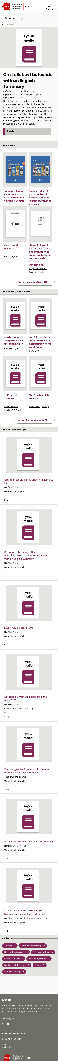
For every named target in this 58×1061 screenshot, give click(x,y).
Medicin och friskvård (15, 965)
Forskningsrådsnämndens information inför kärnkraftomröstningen (26, 771)
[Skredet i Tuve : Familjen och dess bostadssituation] (15, 315)
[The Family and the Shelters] (40, 373)
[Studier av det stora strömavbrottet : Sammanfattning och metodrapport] (28, 885)
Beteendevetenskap (14, 952)
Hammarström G (11, 406)
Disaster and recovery (10, 247)
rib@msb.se (7, 1047)
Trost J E (20, 410)
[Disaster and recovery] (15, 223)
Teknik (38, 965)
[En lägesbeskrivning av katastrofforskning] (28, 816)
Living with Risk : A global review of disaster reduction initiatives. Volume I (14, 196)
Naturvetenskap (12, 971)
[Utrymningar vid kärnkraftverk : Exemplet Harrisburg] (28, 454)
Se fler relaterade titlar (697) (33, 282)
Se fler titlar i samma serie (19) (33, 420)
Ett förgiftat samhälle (10, 397)
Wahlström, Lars (11, 256)
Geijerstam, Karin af (38, 268)
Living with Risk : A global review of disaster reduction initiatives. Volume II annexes (40, 198)
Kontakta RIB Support (11, 1039)
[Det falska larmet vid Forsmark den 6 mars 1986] (28, 672)
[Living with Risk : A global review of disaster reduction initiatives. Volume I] (15, 169)
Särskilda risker (12, 958)
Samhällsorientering (31, 945)
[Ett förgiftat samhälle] (15, 373)
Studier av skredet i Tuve (18, 627)
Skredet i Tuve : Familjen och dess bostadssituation (13, 340)
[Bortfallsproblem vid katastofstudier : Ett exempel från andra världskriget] (40, 315)
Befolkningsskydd (37, 958)
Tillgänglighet (8, 1018)
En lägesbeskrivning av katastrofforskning (28, 841)
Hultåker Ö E (34, 351)
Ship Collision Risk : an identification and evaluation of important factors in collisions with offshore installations (40, 255)
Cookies (5, 1024)
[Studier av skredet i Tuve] (28, 603)
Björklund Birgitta (11, 348)
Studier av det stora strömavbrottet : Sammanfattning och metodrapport (25, 912)
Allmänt (8, 945)
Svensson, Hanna (37, 272)
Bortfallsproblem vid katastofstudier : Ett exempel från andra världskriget (40, 342)
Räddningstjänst (41, 952)
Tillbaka (9, 24)
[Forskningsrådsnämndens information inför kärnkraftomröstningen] (28, 744)
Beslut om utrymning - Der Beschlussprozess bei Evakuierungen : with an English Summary (26, 555)
